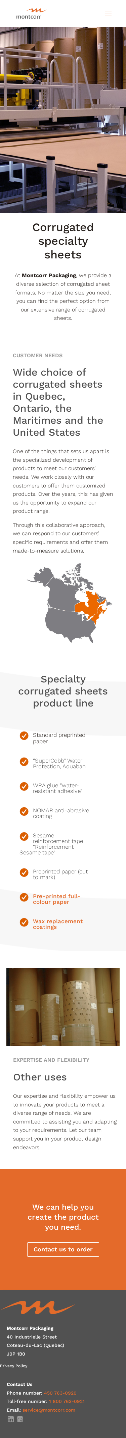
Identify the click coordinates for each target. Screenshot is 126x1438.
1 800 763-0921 (67, 1401)
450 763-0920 (60, 1393)
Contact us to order (63, 1249)
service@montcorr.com (49, 1410)
